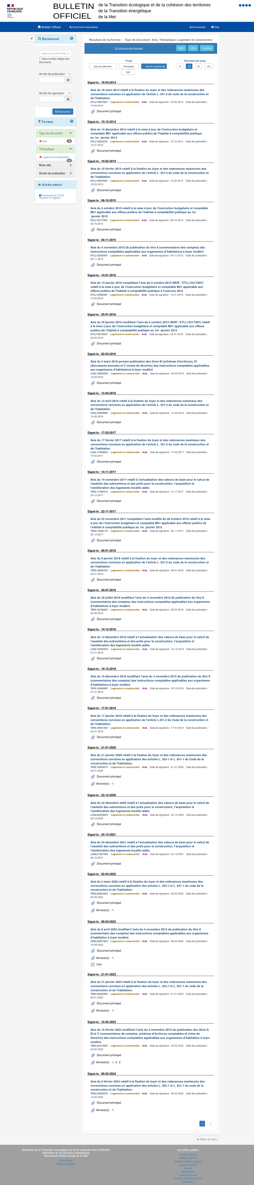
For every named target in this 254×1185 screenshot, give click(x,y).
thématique (128, 66)
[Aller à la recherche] (246, 5)
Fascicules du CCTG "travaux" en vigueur (51, 196)
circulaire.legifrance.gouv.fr (188, 1161)
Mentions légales (66, 1163)
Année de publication (52, 173)
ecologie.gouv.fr (188, 1174)
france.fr (188, 1168)
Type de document (51, 133)
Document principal (108, 111)
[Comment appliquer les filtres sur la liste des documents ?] (71, 121)
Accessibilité (66, 1160)
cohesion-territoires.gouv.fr (188, 1178)
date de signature (154, 66)
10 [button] (180, 66)
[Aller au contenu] (243, 5)
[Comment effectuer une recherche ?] (71, 38)
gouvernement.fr (188, 1164)
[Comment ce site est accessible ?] (240, 5)
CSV (192, 48)
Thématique (46, 149)
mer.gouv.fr (188, 1181)
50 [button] (198, 66)
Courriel (206, 48)
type (128, 71)
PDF (181, 48)
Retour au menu (208, 1139)
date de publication (103, 66)
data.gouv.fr (188, 1171)
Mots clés (45, 165)
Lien (99, 964)
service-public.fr (188, 1154)
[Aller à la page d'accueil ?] (249, 5)
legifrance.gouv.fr (188, 1157)
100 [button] (208, 66)
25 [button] (189, 66)
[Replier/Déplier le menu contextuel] (31, 38)
